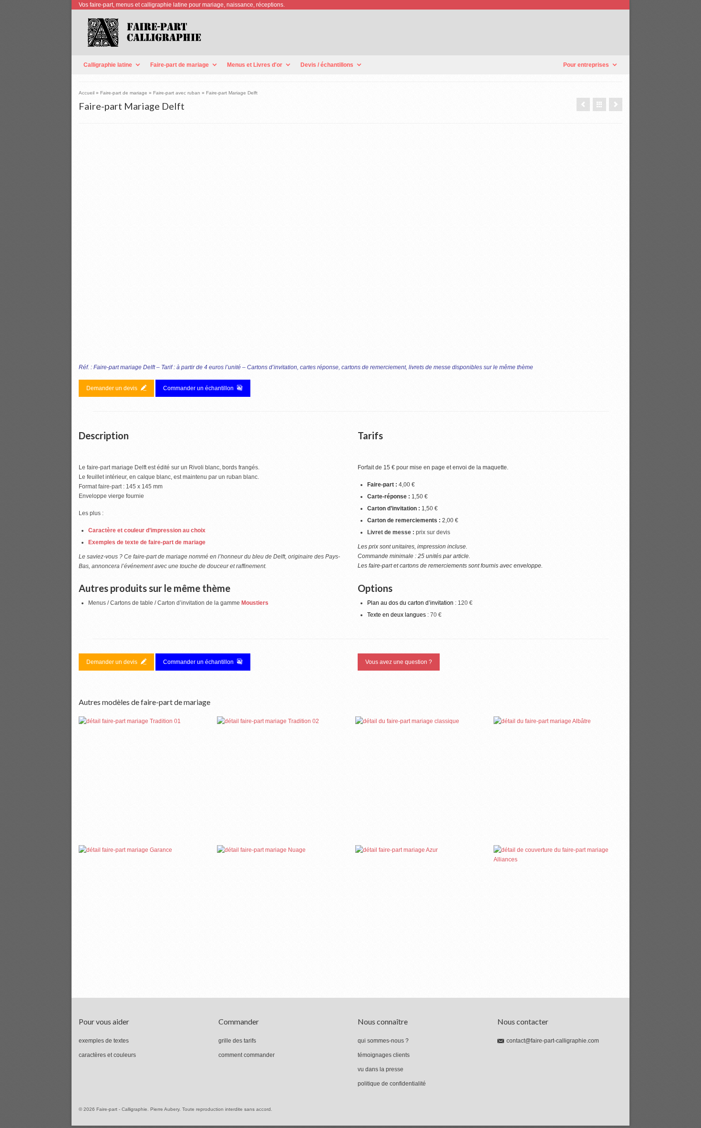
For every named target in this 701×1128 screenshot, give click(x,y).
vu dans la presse (380, 1069)
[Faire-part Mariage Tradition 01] (143, 780)
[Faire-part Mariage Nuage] (281, 909)
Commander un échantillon (199, 388)
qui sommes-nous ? (383, 1040)
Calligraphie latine (107, 65)
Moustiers (254, 603)
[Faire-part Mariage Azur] (583, 104)
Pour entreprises (586, 65)
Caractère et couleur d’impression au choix (147, 530)
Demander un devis (112, 388)
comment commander (246, 1055)
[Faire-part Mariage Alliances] (615, 104)
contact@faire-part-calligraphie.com (552, 1040)
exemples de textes (104, 1040)
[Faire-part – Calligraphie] (211, 32)
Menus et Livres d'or (254, 65)
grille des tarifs (237, 1040)
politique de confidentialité (392, 1083)
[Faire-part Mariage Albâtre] (558, 780)
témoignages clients (384, 1055)
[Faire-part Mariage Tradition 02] (281, 780)
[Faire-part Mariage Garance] (143, 909)
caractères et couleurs (107, 1055)
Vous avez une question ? (398, 662)
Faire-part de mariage (179, 65)
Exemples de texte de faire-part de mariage (147, 542)
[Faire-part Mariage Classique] (419, 780)
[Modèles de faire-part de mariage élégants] (599, 104)
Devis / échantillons (326, 65)
